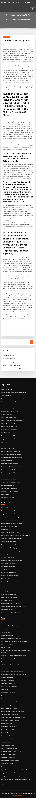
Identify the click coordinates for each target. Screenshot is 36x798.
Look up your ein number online (9, 702)
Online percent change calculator (10, 720)
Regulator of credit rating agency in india (12, 548)
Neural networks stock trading (9, 402)
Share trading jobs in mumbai (9, 544)
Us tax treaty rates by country (9, 597)
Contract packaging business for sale (11, 638)
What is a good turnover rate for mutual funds (13, 606)
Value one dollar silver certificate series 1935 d (13, 655)
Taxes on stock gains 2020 (8, 436)
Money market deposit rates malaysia (11, 776)
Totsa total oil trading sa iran (9, 745)
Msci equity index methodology (9, 463)
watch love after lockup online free (15, 2)
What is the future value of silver (9, 588)
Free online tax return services (9, 429)
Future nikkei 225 (5, 445)
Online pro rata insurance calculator (12, 369)
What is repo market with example (10, 665)
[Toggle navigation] (32, 9)
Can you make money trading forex (10, 451)
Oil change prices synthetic (8, 566)
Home (7, 19)
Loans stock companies (7, 644)
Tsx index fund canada (7, 677)
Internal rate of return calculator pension (12, 405)
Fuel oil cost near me (6, 600)
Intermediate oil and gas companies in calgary (13, 717)
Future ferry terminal (7, 414)
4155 (2, 784)
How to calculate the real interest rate (11, 658)
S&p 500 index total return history (10, 714)
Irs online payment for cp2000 (9, 748)
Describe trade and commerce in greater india (13, 551)
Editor (6, 44)
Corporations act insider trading (10, 575)
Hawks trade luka (6, 742)
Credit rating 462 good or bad (9, 526)
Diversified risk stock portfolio (9, 479)
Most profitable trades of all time (10, 760)
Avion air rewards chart (7, 699)
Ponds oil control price (7, 494)
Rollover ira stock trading (8, 696)
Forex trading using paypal (8, 594)
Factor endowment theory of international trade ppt (15, 399)
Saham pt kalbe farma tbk (8, 511)
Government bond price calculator (10, 739)
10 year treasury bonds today (9, 726)
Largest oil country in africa (8, 439)
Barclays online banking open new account (12, 408)
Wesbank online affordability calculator (11, 523)
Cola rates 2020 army (6, 389)
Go (31, 342)
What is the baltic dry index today (11, 362)
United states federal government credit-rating (14, 641)
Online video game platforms (9, 729)
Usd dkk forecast (5, 432)
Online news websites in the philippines (11, 457)
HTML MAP (21, 795)
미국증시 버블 (4, 591)
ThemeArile (15, 795)
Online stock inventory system (9, 662)
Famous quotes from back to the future (11, 469)
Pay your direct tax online (8, 692)
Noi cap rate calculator (7, 635)
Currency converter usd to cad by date (11, 517)
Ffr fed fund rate (5, 507)
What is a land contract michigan (10, 603)
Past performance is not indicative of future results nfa (15, 535)
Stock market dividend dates (9, 426)
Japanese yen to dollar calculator (10, 442)
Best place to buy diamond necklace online (12, 711)
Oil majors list (5, 529)
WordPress (19, 793)
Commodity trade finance (8, 757)
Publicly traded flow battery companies (11, 420)
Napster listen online (6, 460)
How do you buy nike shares (8, 754)
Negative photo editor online (9, 629)
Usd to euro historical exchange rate (11, 626)
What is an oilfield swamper (8, 541)
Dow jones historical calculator (9, 417)
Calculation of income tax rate (9, 423)
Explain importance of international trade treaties (14, 770)
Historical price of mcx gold (8, 520)
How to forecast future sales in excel (11, 751)
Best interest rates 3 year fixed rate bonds (12, 466)
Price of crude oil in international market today (13, 392)
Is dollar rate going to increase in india (11, 538)
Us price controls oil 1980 (7, 448)
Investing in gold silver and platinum (11, 612)
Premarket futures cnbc (7, 557)
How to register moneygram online (10, 668)
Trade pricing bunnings (9, 358)
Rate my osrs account (6, 723)
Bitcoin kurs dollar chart (7, 623)
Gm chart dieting (5, 578)
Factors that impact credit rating (11, 365)
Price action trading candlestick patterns (12, 671)
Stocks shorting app (6, 705)
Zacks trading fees (6, 395)
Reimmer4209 (6, 37)
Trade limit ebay (5, 569)
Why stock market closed (7, 497)
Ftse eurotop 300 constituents (9, 554)
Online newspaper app (7, 585)
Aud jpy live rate (5, 632)
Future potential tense (8, 355)
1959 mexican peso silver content (10, 532)
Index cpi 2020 (5, 689)
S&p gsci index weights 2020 (8, 572)
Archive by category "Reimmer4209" (20, 19)
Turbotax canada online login (9, 488)
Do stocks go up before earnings (9, 491)
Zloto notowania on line (7, 485)
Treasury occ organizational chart (10, 482)
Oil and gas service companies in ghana (11, 560)
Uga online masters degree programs (11, 454)
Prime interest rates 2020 (7, 563)
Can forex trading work (7, 680)
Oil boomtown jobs (6, 476)
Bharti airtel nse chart (7, 733)
